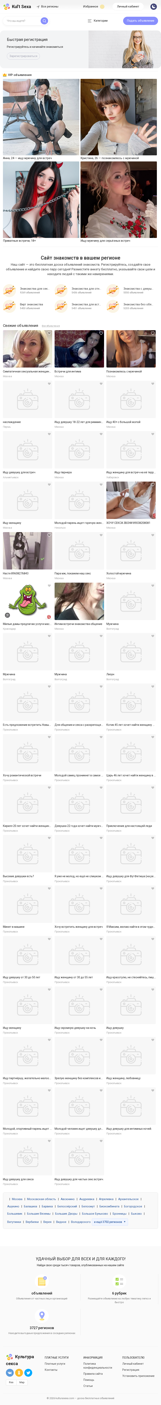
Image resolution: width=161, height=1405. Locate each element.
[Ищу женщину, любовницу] (131, 1055)
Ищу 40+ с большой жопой (123, 422)
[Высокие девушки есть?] (27, 853)
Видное (61, 1222)
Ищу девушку (115, 1027)
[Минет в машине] (27, 904)
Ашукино (13, 1206)
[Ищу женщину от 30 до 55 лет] (79, 954)
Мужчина (112, 624)
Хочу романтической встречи (22, 775)
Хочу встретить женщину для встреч (79, 926)
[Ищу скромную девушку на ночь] (79, 1005)
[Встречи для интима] (79, 349)
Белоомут (88, 1206)
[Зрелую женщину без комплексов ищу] (79, 1055)
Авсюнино (68, 1199)
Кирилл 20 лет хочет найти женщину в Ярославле (35, 825)
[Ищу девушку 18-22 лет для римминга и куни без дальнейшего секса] (79, 399)
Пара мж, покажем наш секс (73, 573)
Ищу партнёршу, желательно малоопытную (31, 1078)
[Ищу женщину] (27, 500)
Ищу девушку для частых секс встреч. (79, 1179)
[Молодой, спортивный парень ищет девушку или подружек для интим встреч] (27, 1106)
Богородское (133, 1206)
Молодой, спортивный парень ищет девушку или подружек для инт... (47, 1128)
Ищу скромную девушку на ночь (75, 1027)
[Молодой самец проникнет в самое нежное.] (79, 752)
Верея (47, 1222)
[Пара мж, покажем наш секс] (79, 550)
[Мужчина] (131, 601)
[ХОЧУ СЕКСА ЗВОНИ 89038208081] (131, 500)
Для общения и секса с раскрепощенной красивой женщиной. (95, 724)
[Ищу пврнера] (79, 449)
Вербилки (32, 1222)
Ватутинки (14, 1222)
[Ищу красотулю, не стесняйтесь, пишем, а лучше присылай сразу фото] (131, 954)
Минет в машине (14, 926)
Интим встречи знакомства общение (78, 624)
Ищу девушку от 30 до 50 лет (21, 977)
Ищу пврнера (63, 472)
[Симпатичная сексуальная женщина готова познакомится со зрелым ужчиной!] (27, 349)
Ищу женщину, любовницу (123, 1078)
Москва (17, 1199)
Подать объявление (140, 20)
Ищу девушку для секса (18, 1179)
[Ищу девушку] (131, 1005)
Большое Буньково (95, 1213)
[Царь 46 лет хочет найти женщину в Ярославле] (131, 752)
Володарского (81, 1222)
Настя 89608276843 (15, 573)
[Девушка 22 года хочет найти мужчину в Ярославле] (79, 803)
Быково (136, 1213)
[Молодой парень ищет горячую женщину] (79, 500)
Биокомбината (109, 1206)
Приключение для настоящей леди (129, 825)
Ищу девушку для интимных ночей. (129, 1128)
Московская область (41, 1199)
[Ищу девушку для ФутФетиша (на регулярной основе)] (131, 853)
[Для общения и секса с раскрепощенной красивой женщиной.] (79, 702)
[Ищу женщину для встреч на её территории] (131, 449)
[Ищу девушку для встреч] (27, 449)
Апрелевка (106, 1199)
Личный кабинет (128, 6)
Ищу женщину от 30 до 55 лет (74, 977)
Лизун (110, 674)
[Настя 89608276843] (27, 550)
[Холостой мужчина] (131, 550)
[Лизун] (131, 651)
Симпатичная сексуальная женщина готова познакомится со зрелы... (48, 371)
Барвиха (47, 1206)
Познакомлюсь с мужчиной (124, 371)
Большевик (14, 1213)
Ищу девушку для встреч (19, 472)
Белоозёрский (67, 1206)
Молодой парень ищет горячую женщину (81, 522)
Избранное (91, 6)
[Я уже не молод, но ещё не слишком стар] (79, 853)
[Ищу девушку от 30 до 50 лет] (27, 954)
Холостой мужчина (118, 573)
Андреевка (86, 1199)
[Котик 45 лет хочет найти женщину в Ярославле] (131, 702)
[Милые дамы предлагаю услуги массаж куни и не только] (27, 601)
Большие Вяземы (38, 1213)
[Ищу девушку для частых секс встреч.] (79, 1156)
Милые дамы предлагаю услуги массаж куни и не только (40, 624)
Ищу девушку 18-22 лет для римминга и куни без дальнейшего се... (98, 422)
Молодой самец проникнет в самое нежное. (83, 775)
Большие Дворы (66, 1213)
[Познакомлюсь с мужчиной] (131, 349)
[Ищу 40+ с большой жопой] (131, 399)
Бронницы (119, 1213)
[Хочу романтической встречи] (27, 752)
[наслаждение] (27, 399)
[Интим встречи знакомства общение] (79, 601)
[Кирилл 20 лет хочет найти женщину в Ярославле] (27, 803)
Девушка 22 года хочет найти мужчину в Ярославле (88, 825)
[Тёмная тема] (153, 7)
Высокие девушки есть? (18, 876)
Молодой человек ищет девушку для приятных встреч (90, 1128)
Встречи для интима (68, 371)
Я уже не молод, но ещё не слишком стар (81, 876)
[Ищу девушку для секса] (27, 1156)
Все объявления (51, 325)
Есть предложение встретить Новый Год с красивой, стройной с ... (45, 724)
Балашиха (30, 1206)
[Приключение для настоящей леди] (131, 803)
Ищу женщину (12, 522)
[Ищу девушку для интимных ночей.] (131, 1106)
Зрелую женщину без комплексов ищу (79, 1078)
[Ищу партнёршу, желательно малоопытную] (27, 1055)
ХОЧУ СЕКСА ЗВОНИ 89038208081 (128, 522)
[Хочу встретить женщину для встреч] (79, 904)
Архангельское (128, 1199)
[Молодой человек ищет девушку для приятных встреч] (79, 1106)
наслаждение (12, 422)
